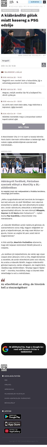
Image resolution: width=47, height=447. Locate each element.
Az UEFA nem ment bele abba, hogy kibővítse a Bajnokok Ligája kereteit (22, 106)
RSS (6, 380)
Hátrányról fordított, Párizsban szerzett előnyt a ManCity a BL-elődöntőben (20, 184)
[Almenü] (12, 2)
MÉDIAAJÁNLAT (10, 403)
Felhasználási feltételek (15, 394)
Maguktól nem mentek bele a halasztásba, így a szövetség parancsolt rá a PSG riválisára (22, 82)
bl (26, 6)
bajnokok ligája (16, 6)
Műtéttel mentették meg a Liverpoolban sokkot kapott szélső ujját (22, 118)
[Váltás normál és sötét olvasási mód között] (17, 2)
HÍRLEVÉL (8, 384)
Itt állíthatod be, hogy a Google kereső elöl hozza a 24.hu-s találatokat (26, 349)
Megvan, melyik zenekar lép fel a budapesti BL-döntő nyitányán (22, 94)
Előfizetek (35, 2)
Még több (23, 127)
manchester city (36, 6)
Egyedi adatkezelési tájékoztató (17, 398)
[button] (44, 6)
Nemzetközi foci (10, 10)
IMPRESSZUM (9, 389)
